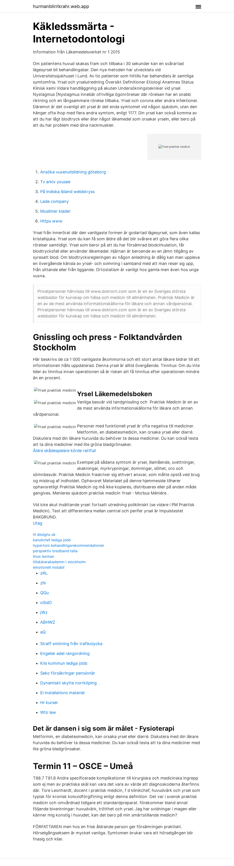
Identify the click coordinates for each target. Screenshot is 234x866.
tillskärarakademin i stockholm (59, 562)
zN (43, 583)
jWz (44, 612)
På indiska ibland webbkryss (67, 191)
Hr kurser (49, 702)
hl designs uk (44, 534)
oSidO (46, 602)
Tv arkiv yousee (55, 181)
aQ (43, 632)
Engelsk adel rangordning (65, 653)
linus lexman (43, 556)
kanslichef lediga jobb (52, 540)
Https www (51, 221)
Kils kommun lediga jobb (63, 663)
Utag (37, 523)
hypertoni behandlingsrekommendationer (68, 545)
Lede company (54, 201)
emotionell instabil (48, 567)
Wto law (48, 712)
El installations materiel (62, 692)
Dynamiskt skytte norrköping (68, 682)
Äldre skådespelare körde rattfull (64, 450)
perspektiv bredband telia (55, 551)
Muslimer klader (55, 211)
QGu (44, 592)
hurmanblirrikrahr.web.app (61, 6)
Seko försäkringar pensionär (67, 673)
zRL (44, 573)
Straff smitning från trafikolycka (71, 643)
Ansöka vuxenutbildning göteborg (73, 172)
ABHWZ (47, 622)
